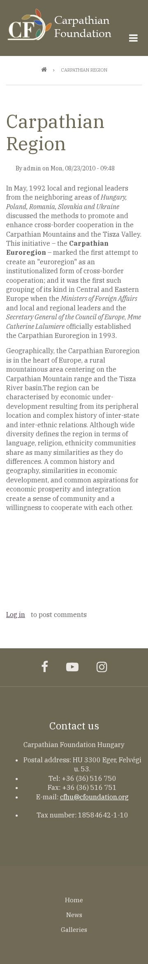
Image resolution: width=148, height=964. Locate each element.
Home (74, 900)
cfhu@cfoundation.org (94, 797)
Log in (15, 614)
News (74, 915)
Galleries (74, 930)
